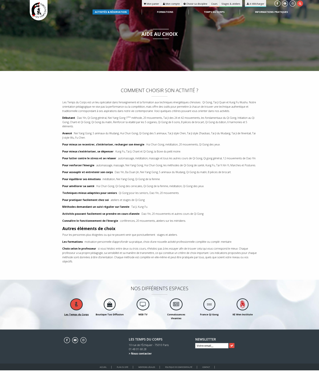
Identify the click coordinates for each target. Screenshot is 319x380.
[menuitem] (111, 11)
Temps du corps (214, 11)
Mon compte (172, 3)
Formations (165, 11)
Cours (214, 3)
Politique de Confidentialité (178, 367)
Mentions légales (146, 367)
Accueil (103, 367)
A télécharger (256, 3)
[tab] (300, 3)
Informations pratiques (271, 11)
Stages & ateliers (230, 3)
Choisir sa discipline (196, 3)
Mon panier (152, 3)
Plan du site (122, 367)
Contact (206, 367)
